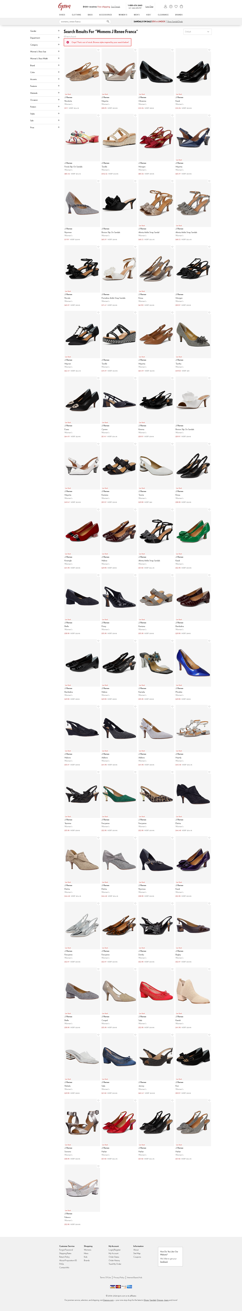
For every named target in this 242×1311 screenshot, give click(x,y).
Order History (114, 1260)
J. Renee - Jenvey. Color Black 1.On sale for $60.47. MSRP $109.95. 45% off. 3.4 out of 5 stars (156, 1064)
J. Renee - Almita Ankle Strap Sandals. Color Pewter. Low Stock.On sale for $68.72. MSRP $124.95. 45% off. (193, 210)
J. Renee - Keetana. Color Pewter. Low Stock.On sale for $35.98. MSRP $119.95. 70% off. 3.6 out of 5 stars (156, 604)
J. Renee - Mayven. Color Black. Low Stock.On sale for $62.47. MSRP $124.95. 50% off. (82, 341)
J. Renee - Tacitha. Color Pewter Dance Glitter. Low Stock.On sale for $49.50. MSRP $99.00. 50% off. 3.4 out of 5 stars (193, 341)
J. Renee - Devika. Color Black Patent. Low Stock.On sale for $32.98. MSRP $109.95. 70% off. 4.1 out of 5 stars (156, 932)
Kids (85, 1257)
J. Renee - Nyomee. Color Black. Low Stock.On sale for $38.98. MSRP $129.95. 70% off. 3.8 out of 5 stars (156, 867)
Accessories (105, 15)
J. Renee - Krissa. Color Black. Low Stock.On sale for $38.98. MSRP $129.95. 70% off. (193, 473)
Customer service (171, 6)
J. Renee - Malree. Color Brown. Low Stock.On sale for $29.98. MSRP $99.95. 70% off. (119, 538)
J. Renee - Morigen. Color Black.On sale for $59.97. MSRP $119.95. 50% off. (193, 276)
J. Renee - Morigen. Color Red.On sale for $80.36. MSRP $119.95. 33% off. (156, 144)
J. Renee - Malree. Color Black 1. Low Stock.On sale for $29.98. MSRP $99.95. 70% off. (119, 670)
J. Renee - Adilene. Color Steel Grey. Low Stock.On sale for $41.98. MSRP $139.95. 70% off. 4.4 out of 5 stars (156, 736)
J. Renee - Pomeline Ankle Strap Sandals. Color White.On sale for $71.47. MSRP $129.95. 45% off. (119, 276)
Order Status (114, 1257)
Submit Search (108, 21)
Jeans (166, 1300)
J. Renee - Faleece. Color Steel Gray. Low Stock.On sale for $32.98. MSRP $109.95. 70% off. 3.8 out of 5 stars (82, 1195)
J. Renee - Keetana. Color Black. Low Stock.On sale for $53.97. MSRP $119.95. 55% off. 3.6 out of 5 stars (119, 473)
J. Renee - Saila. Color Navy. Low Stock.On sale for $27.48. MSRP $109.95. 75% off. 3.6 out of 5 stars (119, 1064)
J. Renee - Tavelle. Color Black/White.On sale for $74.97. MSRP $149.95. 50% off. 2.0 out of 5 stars (119, 341)
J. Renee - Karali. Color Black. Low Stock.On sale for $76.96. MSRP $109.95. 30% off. (193, 79)
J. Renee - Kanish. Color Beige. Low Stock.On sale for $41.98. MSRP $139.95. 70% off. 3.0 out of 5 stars (193, 998)
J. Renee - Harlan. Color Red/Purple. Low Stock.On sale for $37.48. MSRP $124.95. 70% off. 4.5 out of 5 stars (119, 1129)
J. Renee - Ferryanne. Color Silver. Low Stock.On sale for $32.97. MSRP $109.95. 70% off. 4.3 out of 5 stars (82, 932)
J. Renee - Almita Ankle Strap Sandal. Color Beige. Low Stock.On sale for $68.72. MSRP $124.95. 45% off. (156, 210)
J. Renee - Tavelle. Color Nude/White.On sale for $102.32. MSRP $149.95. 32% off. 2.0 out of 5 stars (119, 144)
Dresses (160, 1300)
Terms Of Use (105, 1277)
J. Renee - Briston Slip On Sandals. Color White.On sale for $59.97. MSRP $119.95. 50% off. (193, 407)
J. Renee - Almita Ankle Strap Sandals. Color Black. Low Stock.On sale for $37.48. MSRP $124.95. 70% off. (156, 538)
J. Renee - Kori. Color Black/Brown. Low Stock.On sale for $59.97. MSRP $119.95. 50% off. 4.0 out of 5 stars (193, 1064)
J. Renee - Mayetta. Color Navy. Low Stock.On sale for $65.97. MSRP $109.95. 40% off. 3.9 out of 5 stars (193, 144)
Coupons (137, 1257)
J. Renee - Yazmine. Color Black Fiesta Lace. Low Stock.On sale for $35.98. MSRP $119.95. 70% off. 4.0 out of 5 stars (82, 801)
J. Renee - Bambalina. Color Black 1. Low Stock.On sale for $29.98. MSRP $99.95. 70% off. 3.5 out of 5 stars (82, 670)
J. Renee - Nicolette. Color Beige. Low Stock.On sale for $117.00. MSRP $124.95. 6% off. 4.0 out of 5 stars (82, 79)
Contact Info (64, 1267)
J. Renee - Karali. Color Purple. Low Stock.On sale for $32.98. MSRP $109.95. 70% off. (193, 867)
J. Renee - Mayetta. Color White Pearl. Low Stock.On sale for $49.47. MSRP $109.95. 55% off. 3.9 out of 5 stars (82, 473)
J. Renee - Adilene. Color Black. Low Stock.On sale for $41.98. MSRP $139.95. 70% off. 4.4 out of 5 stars (119, 736)
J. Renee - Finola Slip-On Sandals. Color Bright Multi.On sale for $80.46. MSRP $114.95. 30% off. (82, 144)
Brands (179, 15)
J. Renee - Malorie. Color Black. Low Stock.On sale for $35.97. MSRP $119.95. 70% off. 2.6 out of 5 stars (82, 736)
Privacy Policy (119, 1277)
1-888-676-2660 (135, 5)
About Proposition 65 (68, 1260)
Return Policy (64, 1257)
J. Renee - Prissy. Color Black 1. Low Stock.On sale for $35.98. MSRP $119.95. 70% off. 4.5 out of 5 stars (119, 604)
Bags (90, 15)
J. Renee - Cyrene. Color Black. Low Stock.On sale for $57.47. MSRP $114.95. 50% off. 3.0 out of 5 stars (119, 407)
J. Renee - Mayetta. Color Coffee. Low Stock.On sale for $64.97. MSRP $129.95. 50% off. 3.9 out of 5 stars (156, 341)
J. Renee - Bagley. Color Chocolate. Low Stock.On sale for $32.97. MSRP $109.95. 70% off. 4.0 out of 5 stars (193, 932)
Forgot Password (66, 1250)
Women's (123, 15)
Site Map (137, 1253)
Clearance (163, 15)
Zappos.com (108, 1300)
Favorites (176, 6)
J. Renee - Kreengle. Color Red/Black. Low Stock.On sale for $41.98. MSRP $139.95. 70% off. (82, 538)
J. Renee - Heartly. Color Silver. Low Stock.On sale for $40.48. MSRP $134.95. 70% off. (193, 736)
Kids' (148, 15)
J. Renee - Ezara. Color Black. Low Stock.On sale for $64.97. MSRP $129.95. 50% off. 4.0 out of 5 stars (82, 407)
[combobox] (85, 21)
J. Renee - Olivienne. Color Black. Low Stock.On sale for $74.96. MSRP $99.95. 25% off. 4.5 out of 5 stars (156, 79)
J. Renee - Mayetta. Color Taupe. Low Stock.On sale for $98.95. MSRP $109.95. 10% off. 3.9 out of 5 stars (119, 79)
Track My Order (115, 1264)
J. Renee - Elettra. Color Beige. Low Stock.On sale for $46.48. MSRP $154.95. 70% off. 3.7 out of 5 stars (82, 867)
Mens (86, 1253)
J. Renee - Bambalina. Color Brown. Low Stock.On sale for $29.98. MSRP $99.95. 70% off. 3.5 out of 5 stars (193, 604)
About (136, 1250)
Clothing (76, 15)
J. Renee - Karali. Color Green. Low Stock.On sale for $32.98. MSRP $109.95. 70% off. (193, 538)
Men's (137, 15)
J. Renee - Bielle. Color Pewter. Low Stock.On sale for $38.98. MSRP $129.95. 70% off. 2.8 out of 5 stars (82, 998)
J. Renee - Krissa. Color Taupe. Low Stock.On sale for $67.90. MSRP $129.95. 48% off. (156, 276)
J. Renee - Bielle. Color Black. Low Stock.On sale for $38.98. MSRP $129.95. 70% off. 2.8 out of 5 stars (82, 604)
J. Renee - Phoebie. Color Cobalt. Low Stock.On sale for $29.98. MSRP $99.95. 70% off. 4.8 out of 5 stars (193, 670)
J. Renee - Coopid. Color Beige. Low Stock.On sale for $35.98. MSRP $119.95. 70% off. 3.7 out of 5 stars (119, 998)
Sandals (153, 1300)
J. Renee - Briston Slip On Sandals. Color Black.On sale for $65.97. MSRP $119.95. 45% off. (119, 210)
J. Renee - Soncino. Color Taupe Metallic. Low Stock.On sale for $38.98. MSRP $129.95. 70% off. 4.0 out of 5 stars (82, 1129)
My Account (165, 6)
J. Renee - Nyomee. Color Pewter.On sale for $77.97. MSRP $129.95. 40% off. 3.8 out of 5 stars (82, 210)
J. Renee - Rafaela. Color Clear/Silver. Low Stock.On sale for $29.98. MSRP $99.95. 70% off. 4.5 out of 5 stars (82, 1064)
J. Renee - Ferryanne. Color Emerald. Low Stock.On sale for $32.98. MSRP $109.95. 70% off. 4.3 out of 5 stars (119, 801)
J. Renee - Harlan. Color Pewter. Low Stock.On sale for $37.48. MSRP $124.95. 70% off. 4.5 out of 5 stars (193, 1129)
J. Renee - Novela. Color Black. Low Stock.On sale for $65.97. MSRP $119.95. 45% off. (82, 276)
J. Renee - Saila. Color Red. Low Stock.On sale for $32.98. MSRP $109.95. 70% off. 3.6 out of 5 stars (156, 998)
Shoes (62, 15)
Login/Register (115, 1250)
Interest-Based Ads (134, 1277)
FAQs (61, 1264)
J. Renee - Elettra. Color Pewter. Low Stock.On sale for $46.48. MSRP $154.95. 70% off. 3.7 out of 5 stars (119, 867)
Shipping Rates (65, 1253)
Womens (87, 1250)
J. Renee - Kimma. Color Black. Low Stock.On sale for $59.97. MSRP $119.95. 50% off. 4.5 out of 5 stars (156, 407)
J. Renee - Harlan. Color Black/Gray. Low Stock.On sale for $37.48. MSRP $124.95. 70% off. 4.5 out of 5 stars (156, 1129)
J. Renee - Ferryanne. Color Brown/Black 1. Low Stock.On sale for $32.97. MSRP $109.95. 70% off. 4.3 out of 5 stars (119, 932)
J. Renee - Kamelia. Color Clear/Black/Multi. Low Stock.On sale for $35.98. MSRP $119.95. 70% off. (156, 670)
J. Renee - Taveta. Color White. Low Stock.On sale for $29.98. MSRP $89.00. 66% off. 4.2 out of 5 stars (156, 473)
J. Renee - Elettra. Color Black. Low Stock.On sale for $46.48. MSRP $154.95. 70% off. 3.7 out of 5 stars (193, 801)
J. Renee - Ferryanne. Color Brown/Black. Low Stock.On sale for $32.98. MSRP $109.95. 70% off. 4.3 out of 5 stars (156, 801)
